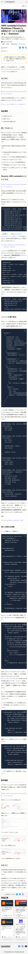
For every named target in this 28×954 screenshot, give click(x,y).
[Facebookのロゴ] (19, 946)
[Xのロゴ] (23, 946)
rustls (2, 251)
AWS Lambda (14, 44)
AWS (4, 44)
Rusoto (19, 98)
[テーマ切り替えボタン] (26, 2)
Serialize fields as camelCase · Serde (13, 520)
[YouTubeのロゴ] (26, 946)
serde (2, 410)
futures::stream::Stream (7, 678)
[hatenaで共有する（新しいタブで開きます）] (20, 48)
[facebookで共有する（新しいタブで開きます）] (23, 48)
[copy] (25, 209)
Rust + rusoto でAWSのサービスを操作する (13, 104)
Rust (8, 44)
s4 (16, 681)
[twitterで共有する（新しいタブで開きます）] (26, 48)
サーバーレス (22, 44)
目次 (23, 6)
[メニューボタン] (2, 1)
